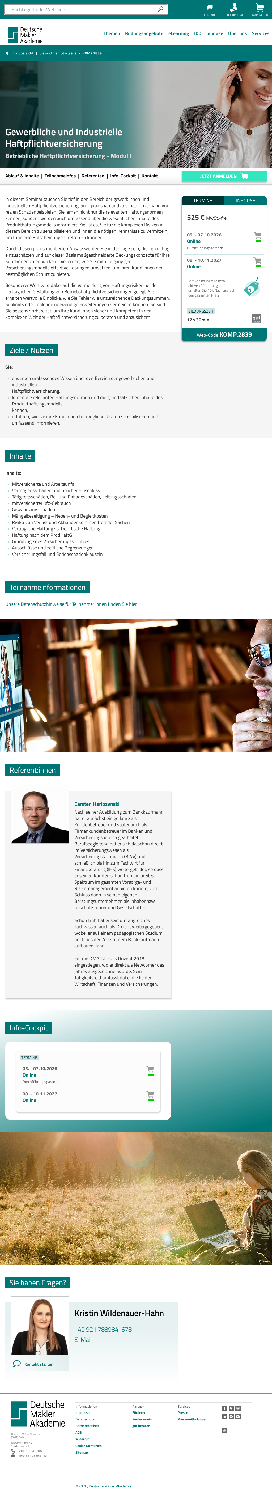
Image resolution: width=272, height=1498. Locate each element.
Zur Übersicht (22, 53)
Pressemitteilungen (192, 1419)
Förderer (139, 1412)
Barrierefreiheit (87, 1425)
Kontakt (150, 175)
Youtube (238, 1416)
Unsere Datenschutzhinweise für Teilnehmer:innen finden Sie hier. (71, 604)
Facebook (224, 1408)
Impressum (83, 1412)
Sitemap (81, 1452)
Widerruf (82, 1439)
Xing (231, 1408)
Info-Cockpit (123, 175)
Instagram (238, 1408)
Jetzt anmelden (218, 176)
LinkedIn (224, 1416)
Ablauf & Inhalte (22, 175)
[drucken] (224, 1430)
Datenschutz (84, 1419)
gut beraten (141, 1425)
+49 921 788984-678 (103, 1329)
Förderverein (142, 1419)
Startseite (68, 53)
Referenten (93, 175)
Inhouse (245, 200)
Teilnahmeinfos (61, 175)
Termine (202, 200)
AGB (78, 1432)
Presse (183, 1412)
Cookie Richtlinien (88, 1445)
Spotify (231, 1416)
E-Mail (83, 1339)
